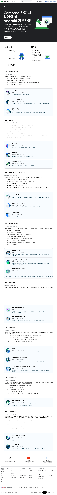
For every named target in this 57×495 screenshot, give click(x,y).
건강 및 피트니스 (13, 473)
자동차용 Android (23, 475)
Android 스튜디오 (48, 1)
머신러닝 (12, 472)
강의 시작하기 (7, 37)
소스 (2, 477)
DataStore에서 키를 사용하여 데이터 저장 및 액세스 (24, 366)
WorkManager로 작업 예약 (18, 400)
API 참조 (39, 474)
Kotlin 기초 (14, 143)
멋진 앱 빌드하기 (15, 212)
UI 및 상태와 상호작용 (17, 161)
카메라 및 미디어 (13, 475)
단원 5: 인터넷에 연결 (10, 283)
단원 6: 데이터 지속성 (10, 327)
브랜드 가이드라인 (15, 492)
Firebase (25, 487)
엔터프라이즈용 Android (3, 474)
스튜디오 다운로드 (41, 476)
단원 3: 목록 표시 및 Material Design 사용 (15, 173)
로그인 (54, 1)
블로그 (2, 481)
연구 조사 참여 (50, 475)
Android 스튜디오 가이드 (42, 471)
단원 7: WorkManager (10, 377)
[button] (28, 73)
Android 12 (31, 479)
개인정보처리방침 (13, 477)
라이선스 (9, 492)
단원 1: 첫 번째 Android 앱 (11, 71)
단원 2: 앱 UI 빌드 (9, 120)
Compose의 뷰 (15, 444)
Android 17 (31, 470)
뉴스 (2, 479)
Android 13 (31, 477)
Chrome (20, 487)
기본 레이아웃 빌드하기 (17, 109)
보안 (2, 475)
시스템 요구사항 (38, 57)
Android (2, 471)
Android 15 (31, 473)
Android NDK (40, 478)
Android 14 (31, 475)
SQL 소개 (14, 348)
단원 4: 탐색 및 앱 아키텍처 (11, 223)
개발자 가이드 (40, 472)
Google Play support (51, 473)
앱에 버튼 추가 (15, 152)
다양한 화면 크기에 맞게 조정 (18, 269)
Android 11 (31, 480)
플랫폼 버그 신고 (50, 470)
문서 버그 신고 (50, 472)
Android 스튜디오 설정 (17, 100)
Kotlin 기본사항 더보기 (17, 194)
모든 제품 (41, 487)
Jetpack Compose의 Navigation (20, 260)
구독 (44, 492)
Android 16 (31, 472)
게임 (11, 470)
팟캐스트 (2, 482)
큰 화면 (21, 470)
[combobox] (26, 1)
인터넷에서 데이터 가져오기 (18, 307)
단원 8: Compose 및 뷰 (10, 411)
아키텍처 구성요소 (16, 250)
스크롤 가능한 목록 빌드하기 (18, 203)
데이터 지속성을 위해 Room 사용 (19, 357)
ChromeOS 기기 (22, 473)
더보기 (13, 1)
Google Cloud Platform (33, 487)
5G (11, 479)
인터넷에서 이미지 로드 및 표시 (19, 316)
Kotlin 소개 (14, 91)
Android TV (22, 477)
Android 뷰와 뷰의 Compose (19, 435)
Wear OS (21, 472)
